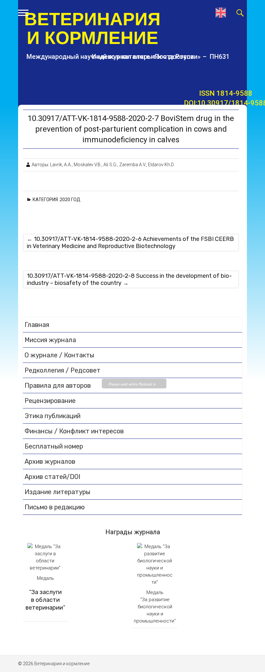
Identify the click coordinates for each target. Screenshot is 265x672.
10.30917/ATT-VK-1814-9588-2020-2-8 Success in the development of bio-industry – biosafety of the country (129, 279)
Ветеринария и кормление (92, 28)
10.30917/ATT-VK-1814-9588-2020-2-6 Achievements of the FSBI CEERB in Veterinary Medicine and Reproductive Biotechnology (130, 242)
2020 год (71, 199)
